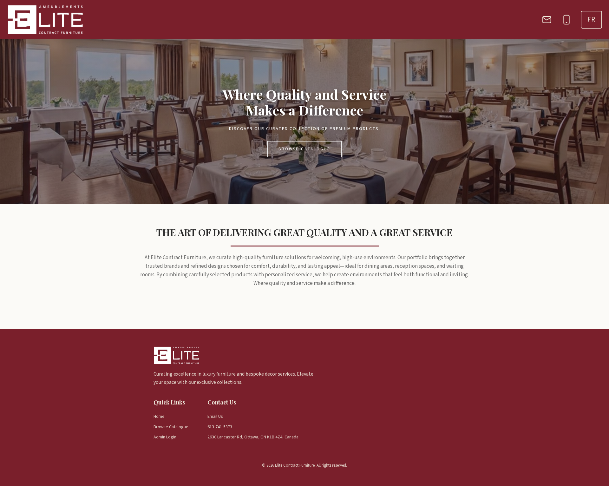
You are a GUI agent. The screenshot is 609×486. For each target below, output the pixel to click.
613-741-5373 (219, 427)
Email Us (215, 416)
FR (591, 19)
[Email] (546, 19)
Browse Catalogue (304, 149)
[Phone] (566, 19)
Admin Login (165, 437)
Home (159, 416)
